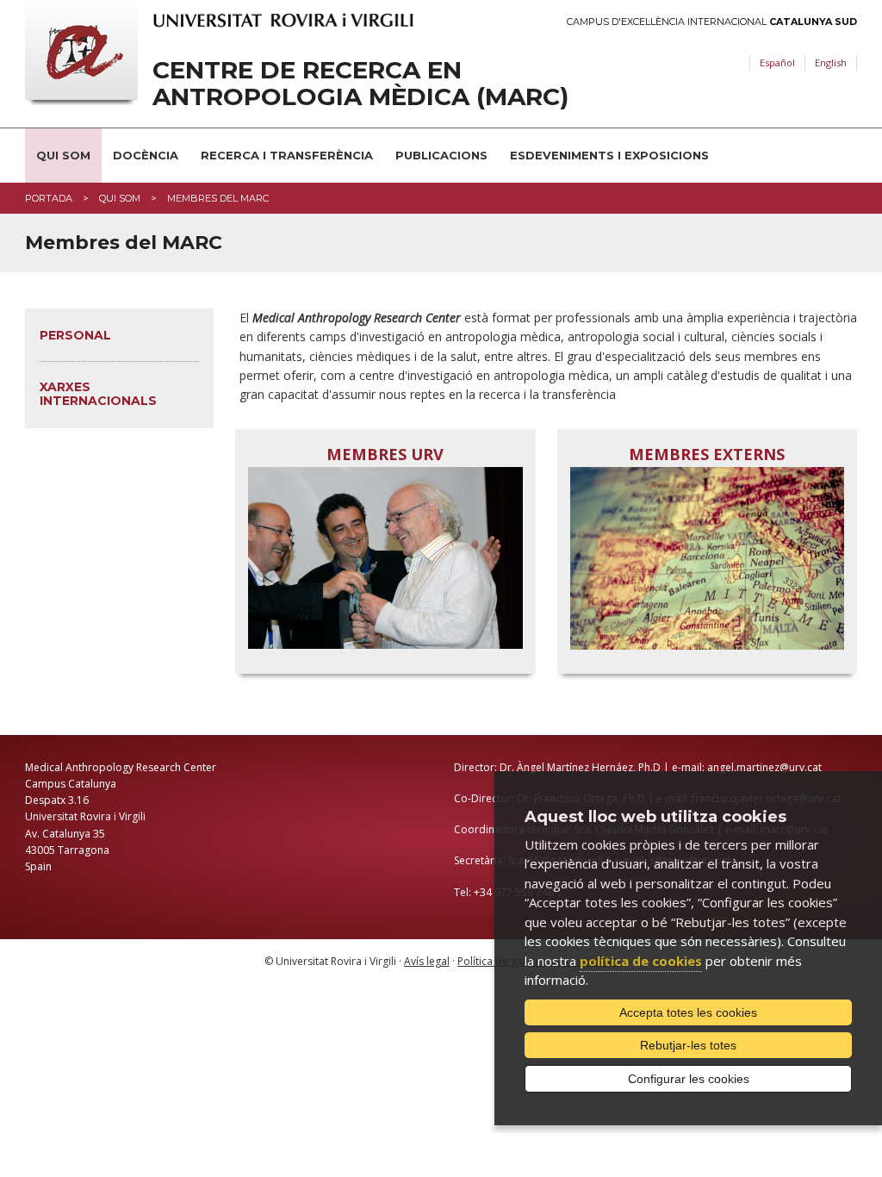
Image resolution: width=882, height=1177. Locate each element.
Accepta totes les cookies (688, 1012)
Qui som (63, 155)
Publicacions (441, 155)
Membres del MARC (218, 198)
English (831, 62)
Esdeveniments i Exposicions (609, 155)
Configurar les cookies (688, 1079)
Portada (48, 198)
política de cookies (641, 960)
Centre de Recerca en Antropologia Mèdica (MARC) (360, 83)
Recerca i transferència (287, 155)
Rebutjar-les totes (688, 1045)
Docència (145, 155)
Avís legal (427, 961)
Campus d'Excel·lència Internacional (712, 22)
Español (777, 62)
